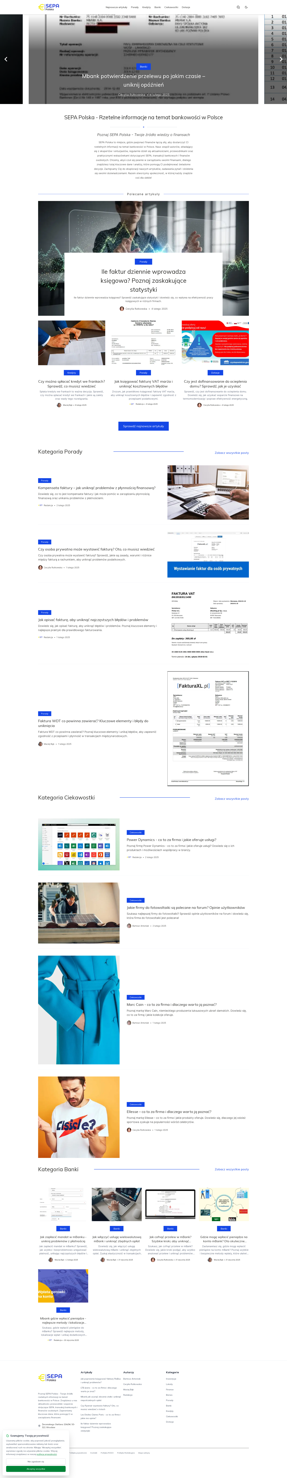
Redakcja (127, 1395)
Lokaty (169, 1384)
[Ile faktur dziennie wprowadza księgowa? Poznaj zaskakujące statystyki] (143, 258)
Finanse (170, 1389)
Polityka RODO (107, 1453)
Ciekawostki (171, 7)
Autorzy (128, 1372)
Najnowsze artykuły (116, 7)
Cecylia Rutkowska (132, 1384)
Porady (135, 7)
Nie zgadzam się (36, 1461)
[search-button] (238, 7)
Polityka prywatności (78, 1453)
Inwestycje (171, 1378)
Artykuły (86, 1372)
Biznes (169, 1395)
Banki (157, 7)
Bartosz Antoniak (132, 1378)
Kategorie (172, 1372)
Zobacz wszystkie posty (232, 453)
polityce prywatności (47, 1454)
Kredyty (146, 7)
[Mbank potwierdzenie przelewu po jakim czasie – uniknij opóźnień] (143, 59)
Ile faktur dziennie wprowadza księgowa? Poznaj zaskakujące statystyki (96, 1427)
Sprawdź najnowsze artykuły (143, 426)
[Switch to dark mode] (246, 7)
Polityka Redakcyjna (126, 1453)
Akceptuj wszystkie (36, 1469)
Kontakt (93, 1453)
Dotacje (186, 7)
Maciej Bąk (128, 1389)
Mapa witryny (144, 1453)
